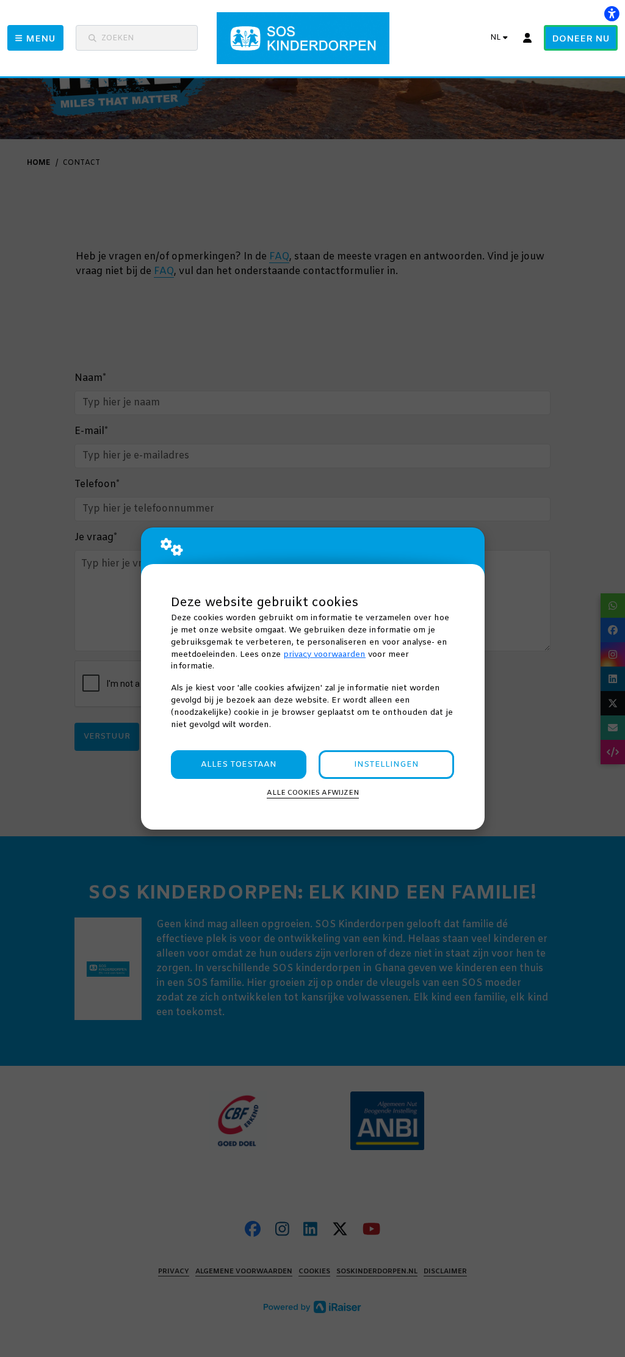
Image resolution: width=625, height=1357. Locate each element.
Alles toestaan (238, 764)
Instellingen (386, 764)
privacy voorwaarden (324, 655)
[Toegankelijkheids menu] (611, 13)
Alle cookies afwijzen (313, 793)
